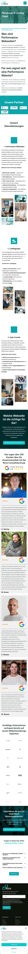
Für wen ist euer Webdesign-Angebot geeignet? (13, 854)
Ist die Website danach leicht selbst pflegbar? (12, 864)
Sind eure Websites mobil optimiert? (13, 867)
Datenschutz (14, 952)
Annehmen (14, 944)
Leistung (4, 922)
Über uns (17, 920)
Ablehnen (14, 948)
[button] (26, 928)
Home (3, 920)
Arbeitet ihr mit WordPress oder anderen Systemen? (11, 858)
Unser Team (18, 922)
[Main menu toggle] (25, 3)
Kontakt (17, 924)
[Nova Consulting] (3, 928)
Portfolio (4, 924)
